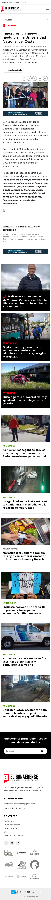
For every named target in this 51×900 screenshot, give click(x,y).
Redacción (9, 821)
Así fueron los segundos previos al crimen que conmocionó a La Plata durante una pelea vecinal (24, 453)
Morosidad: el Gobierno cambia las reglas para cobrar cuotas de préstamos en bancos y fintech (24, 556)
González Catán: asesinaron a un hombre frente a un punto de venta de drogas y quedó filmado (25, 713)
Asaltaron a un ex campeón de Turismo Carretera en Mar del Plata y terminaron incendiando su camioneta (25, 301)
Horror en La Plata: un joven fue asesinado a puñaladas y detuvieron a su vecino (24, 661)
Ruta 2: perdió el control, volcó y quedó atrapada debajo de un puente (25, 400)
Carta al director (12, 825)
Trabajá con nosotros (14, 835)
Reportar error (11, 828)
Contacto (8, 832)
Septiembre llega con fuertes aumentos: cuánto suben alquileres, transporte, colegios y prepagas (24, 351)
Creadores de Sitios (32, 897)
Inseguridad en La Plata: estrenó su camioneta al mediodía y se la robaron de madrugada (25, 504)
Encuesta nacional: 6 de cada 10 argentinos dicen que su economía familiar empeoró (24, 610)
